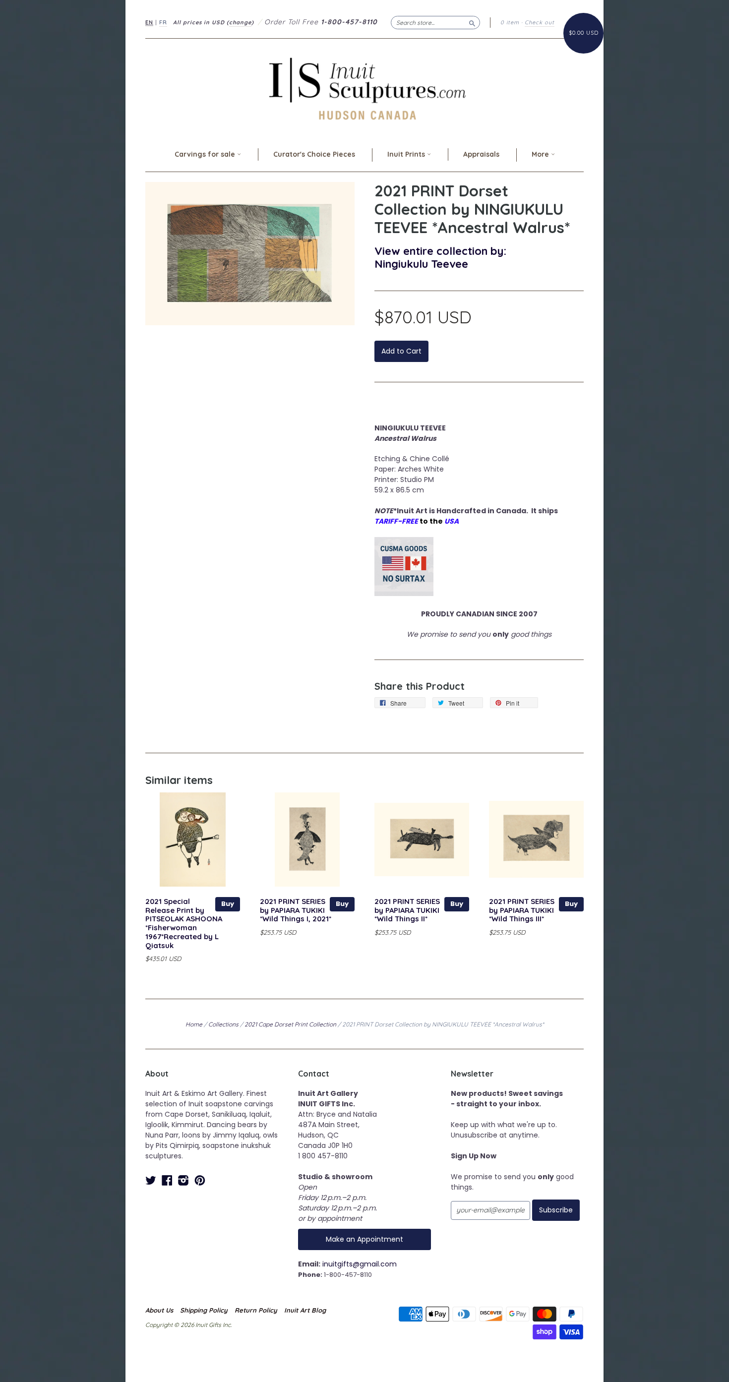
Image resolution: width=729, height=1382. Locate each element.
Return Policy (256, 1310)
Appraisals (481, 154)
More (541, 154)
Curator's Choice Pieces (314, 154)
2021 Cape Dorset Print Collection (290, 1024)
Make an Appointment (364, 1239)
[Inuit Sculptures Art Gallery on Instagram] (183, 1180)
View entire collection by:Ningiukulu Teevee (440, 257)
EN (149, 22)
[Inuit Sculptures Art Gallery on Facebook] (167, 1180)
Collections (223, 1024)
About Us (159, 1310)
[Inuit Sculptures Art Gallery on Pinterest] (199, 1180)
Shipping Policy (204, 1310)
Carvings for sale (206, 154)
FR (163, 22)
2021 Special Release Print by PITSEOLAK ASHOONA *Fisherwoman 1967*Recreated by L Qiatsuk (183, 923)
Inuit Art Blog (305, 1310)
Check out (539, 22)
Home (193, 1024)
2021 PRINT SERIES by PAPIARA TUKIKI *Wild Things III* (521, 910)
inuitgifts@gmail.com (359, 1264)
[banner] (364, 88)
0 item (509, 22)
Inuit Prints (407, 154)
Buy (227, 903)
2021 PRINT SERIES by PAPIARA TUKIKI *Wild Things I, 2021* (295, 910)
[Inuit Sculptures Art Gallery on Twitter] (150, 1180)
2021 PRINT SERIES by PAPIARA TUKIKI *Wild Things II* (407, 910)
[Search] (472, 22)
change (240, 22)
